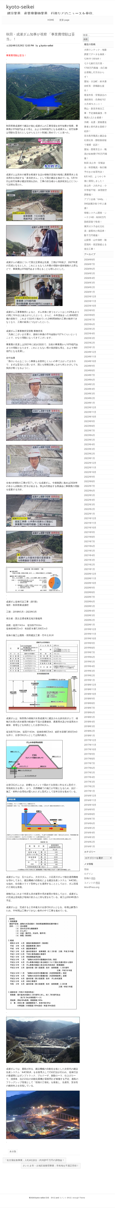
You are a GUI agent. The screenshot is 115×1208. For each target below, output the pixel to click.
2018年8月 (89, 703)
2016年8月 (89, 814)
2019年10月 (90, 638)
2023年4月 (89, 444)
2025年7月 (89, 319)
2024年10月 (90, 361)
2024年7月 (89, 375)
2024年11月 (90, 356)
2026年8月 (89, 259)
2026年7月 (89, 264)
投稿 (50, 1198)
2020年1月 (89, 624)
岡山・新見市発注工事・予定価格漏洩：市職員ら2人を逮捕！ (95, 113)
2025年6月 (89, 324)
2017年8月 (89, 758)
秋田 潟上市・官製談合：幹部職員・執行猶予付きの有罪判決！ (95, 167)
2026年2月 (89, 287)
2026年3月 (89, 282)
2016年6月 (89, 823)
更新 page (64, 20)
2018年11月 (90, 689)
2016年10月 (90, 805)
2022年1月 (89, 513)
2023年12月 (90, 407)
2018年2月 (89, 731)
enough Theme (79, 1198)
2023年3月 (89, 449)
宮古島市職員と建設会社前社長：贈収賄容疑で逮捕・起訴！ (95, 140)
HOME (51, 20)
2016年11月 (90, 800)
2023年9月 (89, 421)
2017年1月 (89, 791)
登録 (86, 869)
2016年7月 (89, 818)
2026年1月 (89, 292)
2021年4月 (89, 555)
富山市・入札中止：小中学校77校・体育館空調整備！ (95, 190)
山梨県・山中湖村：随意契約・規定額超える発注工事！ (95, 244)
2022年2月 (89, 509)
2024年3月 (89, 393)
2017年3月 (89, 781)
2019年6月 (89, 657)
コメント (65, 1198)
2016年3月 (89, 837)
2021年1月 (89, 569)
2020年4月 (89, 610)
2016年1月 (89, 846)
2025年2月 (89, 342)
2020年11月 (90, 578)
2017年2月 (89, 786)
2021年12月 (90, 518)
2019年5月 (89, 661)
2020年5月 (89, 606)
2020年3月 (89, 615)
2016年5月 (89, 828)
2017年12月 (90, 740)
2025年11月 (90, 301)
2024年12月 (90, 352)
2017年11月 (90, 744)
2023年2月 (89, 453)
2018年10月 (90, 694)
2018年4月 (89, 721)
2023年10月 (90, 416)
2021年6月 (89, 546)
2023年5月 (89, 439)
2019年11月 (90, 634)
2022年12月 (90, 463)
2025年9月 (89, 310)
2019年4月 (89, 666)
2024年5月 (89, 384)
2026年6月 (89, 268)
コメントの (92, 882)
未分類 (12, 1151)
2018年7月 (89, 708)
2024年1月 (89, 402)
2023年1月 (89, 458)
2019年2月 (89, 675)
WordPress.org (91, 887)
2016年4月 (89, 832)
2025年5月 (89, 329)
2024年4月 (89, 389)
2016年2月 (89, 842)
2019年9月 (89, 643)
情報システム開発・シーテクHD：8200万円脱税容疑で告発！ (95, 217)
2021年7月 (89, 541)
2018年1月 (89, 735)
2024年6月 (89, 379)
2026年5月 (89, 273)
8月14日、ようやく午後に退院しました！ (95, 178)
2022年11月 (90, 467)
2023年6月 (89, 435)
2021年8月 (89, 537)
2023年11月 (90, 412)
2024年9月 (89, 366)
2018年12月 (90, 684)
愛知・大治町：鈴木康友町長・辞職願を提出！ (95, 86)
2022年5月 (89, 495)
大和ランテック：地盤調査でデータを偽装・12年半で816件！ (95, 54)
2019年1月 (89, 680)
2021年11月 (90, 523)
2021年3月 (89, 560)
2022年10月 (90, 472)
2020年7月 (89, 597)
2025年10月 (90, 305)
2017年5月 (89, 772)
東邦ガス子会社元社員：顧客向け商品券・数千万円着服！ (95, 231)
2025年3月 (89, 338)
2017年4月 (89, 777)
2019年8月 (89, 647)
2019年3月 (89, 671)
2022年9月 (89, 476)
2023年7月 (89, 430)
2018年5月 (89, 717)
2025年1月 (89, 347)
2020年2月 (89, 620)
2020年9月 (89, 587)
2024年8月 (89, 370)
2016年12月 (90, 795)
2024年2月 (89, 398)
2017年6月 (89, 768)
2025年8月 (89, 315)
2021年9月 (89, 532)
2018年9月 (89, 698)
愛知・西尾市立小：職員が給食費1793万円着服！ (95, 154)
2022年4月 (89, 500)
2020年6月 (89, 601)
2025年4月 (89, 333)
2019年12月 (90, 629)
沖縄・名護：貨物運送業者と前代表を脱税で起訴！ (95, 126)
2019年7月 (89, 652)
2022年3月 (89, 504)
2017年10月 (90, 749)
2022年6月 (89, 490)
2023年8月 (89, 426)
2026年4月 (89, 278)
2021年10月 (90, 527)
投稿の (89, 878)
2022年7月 (89, 486)
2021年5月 (89, 550)
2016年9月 (89, 809)
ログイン (88, 873)
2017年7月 (89, 763)
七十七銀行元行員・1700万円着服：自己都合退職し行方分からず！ (95, 70)
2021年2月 (89, 564)
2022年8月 (89, 481)
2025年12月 (90, 296)
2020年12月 (90, 573)
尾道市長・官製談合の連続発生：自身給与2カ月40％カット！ (95, 99)
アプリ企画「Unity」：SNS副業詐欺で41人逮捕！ (95, 203)
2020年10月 (90, 583)
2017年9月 (89, 754)
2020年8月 (89, 592)
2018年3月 (89, 726)
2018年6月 (89, 712)
